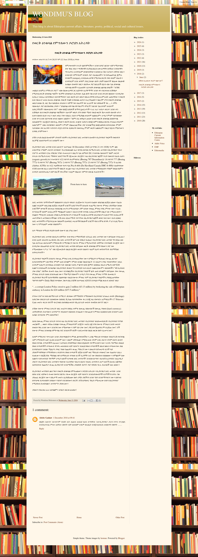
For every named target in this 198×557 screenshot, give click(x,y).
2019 (139, 69)
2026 (139, 42)
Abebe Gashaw (45, 417)
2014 (139, 104)
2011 (139, 116)
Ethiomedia (159, 150)
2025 (139, 46)
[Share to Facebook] (97, 400)
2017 (139, 93)
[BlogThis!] (91, 400)
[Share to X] (94, 400)
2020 (139, 65)
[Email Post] (84, 400)
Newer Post (37, 517)
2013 (139, 108)
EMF (157, 146)
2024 (139, 50)
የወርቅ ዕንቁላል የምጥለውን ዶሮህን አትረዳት (149, 85)
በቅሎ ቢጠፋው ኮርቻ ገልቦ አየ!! (151, 80)
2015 (139, 101)
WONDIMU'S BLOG (62, 13)
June (141, 77)
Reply (41, 428)
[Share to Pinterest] (99, 400)
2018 (139, 73)
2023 (139, 54)
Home (79, 517)
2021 (139, 61)
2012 (139, 112)
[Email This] (88, 400)
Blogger (121, 538)
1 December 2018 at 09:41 (64, 417)
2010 (139, 120)
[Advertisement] (78, 494)
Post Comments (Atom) (53, 522)
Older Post (120, 517)
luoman (104, 538)
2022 (139, 58)
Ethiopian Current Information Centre (159, 136)
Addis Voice (160, 143)
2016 (139, 96)
